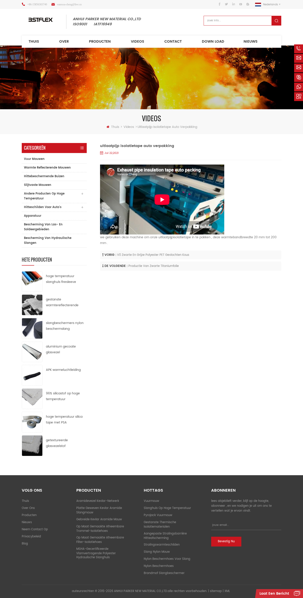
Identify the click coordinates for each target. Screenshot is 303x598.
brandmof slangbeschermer (164, 573)
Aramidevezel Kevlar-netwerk (97, 501)
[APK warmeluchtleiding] (32, 375)
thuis (34, 41)
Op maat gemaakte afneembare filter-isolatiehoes (100, 539)
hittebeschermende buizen (44, 176)
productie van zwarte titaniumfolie (153, 266)
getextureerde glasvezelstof (57, 443)
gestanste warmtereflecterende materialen (62, 302)
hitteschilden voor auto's (42, 207)
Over (64, 41)
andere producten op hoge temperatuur (44, 196)
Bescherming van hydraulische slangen (47, 240)
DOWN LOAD (213, 41)
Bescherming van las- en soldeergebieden (43, 227)
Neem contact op (35, 529)
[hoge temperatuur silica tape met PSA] (32, 422)
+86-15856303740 (37, 4)
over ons (28, 508)
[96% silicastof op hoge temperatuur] (32, 398)
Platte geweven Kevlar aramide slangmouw (99, 510)
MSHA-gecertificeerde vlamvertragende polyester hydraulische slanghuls (96, 553)
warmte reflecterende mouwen (47, 167)
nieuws (251, 41)
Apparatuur (32, 216)
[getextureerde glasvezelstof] (32, 445)
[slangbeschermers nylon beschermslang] (32, 328)
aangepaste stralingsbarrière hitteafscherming (165, 535)
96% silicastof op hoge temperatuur (63, 396)
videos (137, 41)
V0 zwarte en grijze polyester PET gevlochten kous (153, 255)
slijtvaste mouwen (37, 185)
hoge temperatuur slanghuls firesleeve (61, 279)
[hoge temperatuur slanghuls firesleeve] (32, 281)
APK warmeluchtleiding (63, 369)
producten (100, 41)
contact (173, 41)
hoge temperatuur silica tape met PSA (64, 419)
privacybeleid (31, 536)
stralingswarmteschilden (162, 544)
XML (227, 591)
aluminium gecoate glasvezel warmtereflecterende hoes (62, 349)
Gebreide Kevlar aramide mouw (99, 519)
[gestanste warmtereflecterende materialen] (32, 304)
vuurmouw (151, 501)
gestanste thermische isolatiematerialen (160, 524)
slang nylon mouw (157, 552)
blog (25, 543)
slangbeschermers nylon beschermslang (65, 325)
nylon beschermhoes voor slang (167, 559)
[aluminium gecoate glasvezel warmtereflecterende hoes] (32, 351)
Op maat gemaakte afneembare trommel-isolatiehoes (100, 528)
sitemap (216, 591)
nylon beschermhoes (159, 566)
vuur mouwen (34, 159)
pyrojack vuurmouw (158, 515)
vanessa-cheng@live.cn (69, 4)
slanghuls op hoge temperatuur (167, 508)
